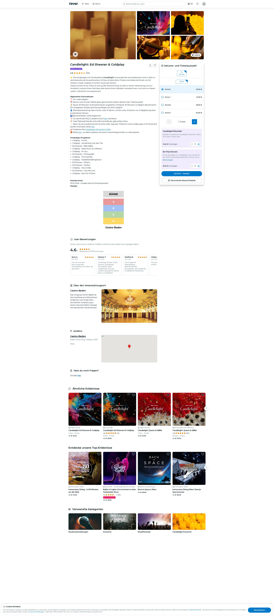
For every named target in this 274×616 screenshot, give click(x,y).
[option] (182, 89)
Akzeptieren (259, 610)
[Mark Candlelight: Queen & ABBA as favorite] (168, 395)
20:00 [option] (182, 82)
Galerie (197, 55)
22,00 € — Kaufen (182, 174)
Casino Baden (78, 336)
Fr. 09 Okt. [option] (182, 73)
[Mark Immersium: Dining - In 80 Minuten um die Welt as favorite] (98, 454)
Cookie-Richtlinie (195, 610)
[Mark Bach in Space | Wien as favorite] (168, 454)
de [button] (191, 4)
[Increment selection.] (194, 121)
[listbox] (181, 73)
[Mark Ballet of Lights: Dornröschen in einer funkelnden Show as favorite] (133, 454)
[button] (182, 89)
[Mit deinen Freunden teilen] (150, 65)
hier (105, 119)
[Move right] (206, 408)
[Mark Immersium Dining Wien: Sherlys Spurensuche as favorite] (202, 454)
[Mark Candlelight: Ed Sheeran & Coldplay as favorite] (155, 65)
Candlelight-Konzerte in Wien (98, 129)
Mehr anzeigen (168, 160)
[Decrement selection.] (169, 121)
